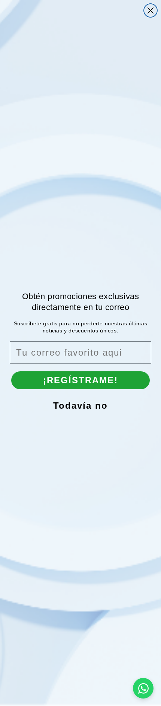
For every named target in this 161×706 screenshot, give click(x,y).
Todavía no (80, 405)
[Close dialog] (150, 10)
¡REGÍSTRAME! (80, 380)
